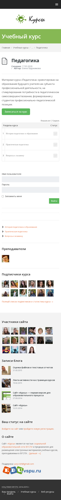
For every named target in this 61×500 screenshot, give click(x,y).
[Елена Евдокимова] (6, 261)
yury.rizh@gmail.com (24, 463)
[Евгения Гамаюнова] (15, 295)
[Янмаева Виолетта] (41, 295)
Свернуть (55, 121)
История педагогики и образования (22, 133)
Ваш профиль (9, 492)
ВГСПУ (15, 487)
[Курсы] (30, 19)
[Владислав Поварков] (32, 287)
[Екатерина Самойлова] (41, 287)
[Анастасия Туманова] (15, 287)
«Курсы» (11, 443)
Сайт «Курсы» (20, 405)
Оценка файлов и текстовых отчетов (33, 367)
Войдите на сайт (10, 428)
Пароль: (6, 184)
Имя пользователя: (11, 174)
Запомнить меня (13, 196)
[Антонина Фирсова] (6, 295)
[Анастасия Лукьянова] (23, 295)
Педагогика (42, 47)
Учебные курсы (20, 47)
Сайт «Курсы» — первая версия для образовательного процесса (31, 394)
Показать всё (45, 121)
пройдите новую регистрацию (38, 428)
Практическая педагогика (17, 144)
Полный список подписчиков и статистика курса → (27, 301)
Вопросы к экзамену (15, 155)
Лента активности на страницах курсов (34, 380)
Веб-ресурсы (47, 492)
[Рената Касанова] (32, 295)
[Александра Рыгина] (50, 295)
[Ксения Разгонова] (50, 287)
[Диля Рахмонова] (6, 287)
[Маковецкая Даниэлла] (23, 287)
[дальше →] (35, 453)
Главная (6, 47)
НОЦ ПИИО (7, 487)
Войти (54, 201)
